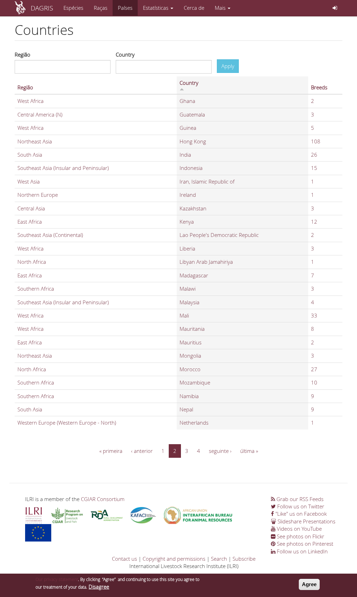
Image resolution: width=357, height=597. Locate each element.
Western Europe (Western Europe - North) (66, 422)
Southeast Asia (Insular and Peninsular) (63, 167)
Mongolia (190, 355)
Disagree (99, 586)
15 (314, 167)
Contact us (124, 558)
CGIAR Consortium (102, 498)
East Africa (29, 221)
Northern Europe (37, 194)
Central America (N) (39, 114)
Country (125, 54)
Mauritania (192, 328)
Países (125, 7)
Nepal (186, 409)
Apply (227, 65)
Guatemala (192, 114)
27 (314, 369)
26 (314, 154)
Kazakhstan (193, 208)
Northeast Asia (34, 141)
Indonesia (191, 167)
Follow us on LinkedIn (301, 551)
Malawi (188, 288)
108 (315, 141)
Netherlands (194, 422)
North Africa (31, 261)
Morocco (190, 369)
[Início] (23, 8)
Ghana (187, 100)
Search (219, 558)
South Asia (29, 154)
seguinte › (220, 450)
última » (249, 450)
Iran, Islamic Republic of (207, 181)
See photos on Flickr (299, 536)
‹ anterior (142, 450)
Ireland (188, 194)
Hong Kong (193, 141)
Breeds (319, 87)
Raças (100, 7)
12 (314, 221)
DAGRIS (42, 7)
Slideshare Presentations (305, 521)
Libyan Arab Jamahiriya (206, 261)
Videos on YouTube (298, 528)
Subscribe (244, 558)
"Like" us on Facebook (300, 513)
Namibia (189, 396)
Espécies (73, 7)
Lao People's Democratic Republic (219, 234)
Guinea (188, 127)
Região (22, 54)
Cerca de (194, 7)
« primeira (110, 450)
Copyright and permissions (174, 558)
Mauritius (191, 342)
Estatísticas (156, 7)
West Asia (28, 181)
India (185, 154)
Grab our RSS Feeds (299, 498)
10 (314, 382)
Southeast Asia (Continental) (50, 234)
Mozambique (195, 382)
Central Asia (31, 208)
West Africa (30, 100)
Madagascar (194, 275)
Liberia (187, 248)
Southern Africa (35, 288)
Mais (221, 7)
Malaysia (189, 302)
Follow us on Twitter (300, 506)
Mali (184, 315)
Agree (309, 584)
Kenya (187, 221)
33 (314, 315)
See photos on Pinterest (304, 543)
